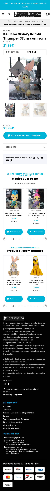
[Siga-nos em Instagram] (4, 384)
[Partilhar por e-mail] (7, 160)
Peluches (18, 21)
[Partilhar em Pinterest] (41, 158)
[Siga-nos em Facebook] (8, 384)
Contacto (7, 407)
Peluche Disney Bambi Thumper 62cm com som (14, 282)
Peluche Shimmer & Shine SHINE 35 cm (13, 214)
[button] (11, 160)
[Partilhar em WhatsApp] (38, 158)
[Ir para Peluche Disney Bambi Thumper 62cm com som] (13, 266)
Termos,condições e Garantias (16, 419)
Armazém (7, 410)
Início (9, 21)
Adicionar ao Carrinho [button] (15, 233)
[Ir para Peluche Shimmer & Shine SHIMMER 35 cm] (36, 199)
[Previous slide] (8, 79)
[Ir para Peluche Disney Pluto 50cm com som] (36, 266)
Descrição (11, 147)
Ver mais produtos (24, 184)
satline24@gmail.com (15, 437)
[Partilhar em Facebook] (30, 158)
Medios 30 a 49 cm (32, 21)
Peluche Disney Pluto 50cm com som (36, 282)
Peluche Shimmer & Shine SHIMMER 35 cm (36, 215)
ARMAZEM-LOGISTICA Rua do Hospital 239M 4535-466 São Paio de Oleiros (18, 442)
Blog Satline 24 (9, 425)
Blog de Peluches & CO (12, 428)
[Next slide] (42, 79)
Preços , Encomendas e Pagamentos (18, 413)
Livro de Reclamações (12, 422)
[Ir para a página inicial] (27, 14)
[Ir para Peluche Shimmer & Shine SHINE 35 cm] (13, 199)
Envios (6, 416)
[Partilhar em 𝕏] (34, 158)
